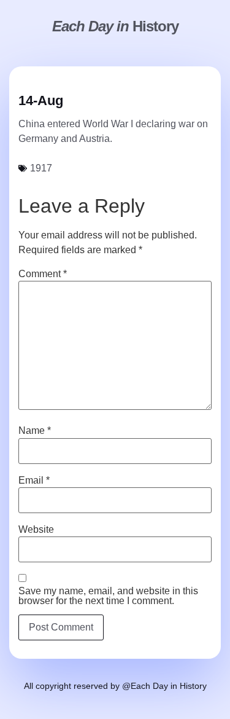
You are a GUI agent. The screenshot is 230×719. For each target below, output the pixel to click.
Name (34, 431)
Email (34, 480)
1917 (41, 168)
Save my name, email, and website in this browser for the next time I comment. (108, 596)
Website (36, 530)
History (115, 26)
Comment (42, 274)
